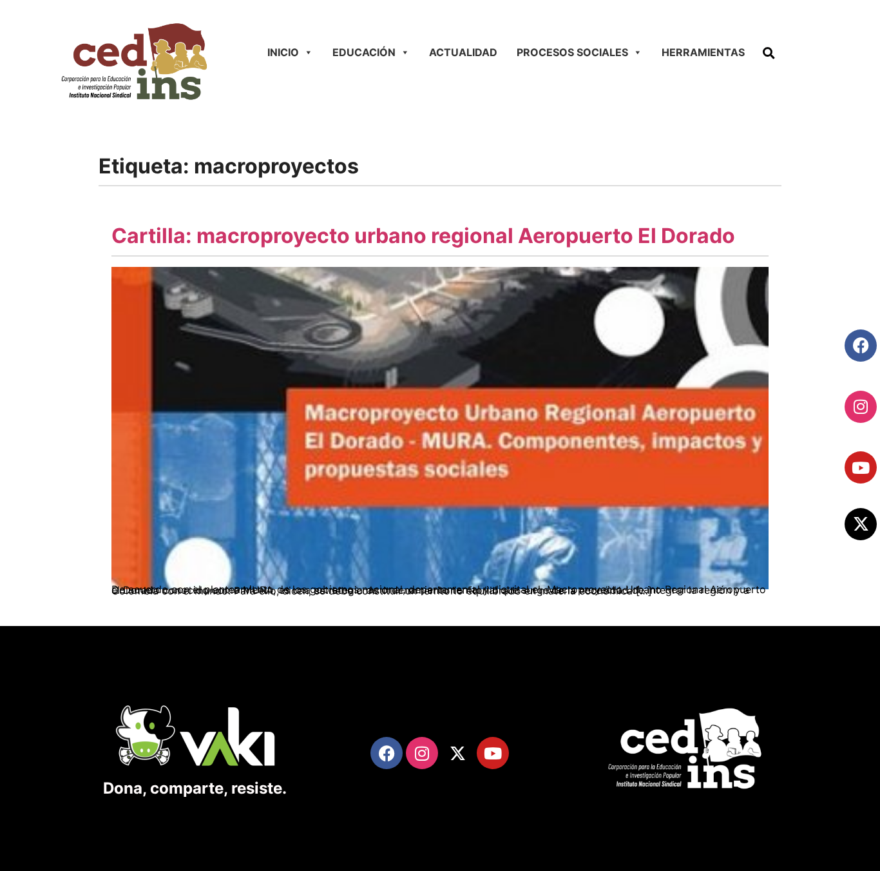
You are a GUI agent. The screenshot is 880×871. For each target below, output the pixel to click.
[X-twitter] (861, 524)
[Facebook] (861, 345)
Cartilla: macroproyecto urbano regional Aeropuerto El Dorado (423, 235)
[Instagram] (861, 407)
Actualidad (463, 52)
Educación (364, 52)
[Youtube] (861, 467)
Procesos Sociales (572, 52)
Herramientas (703, 52)
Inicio (283, 52)
